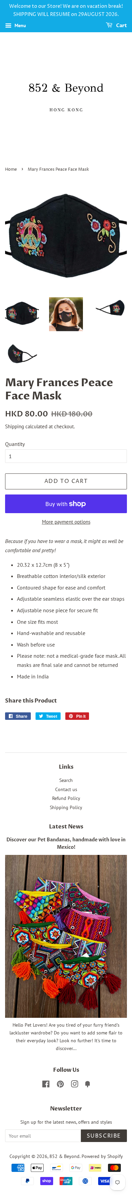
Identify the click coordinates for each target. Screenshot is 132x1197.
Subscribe (104, 1136)
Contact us (66, 789)
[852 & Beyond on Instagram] (74, 1085)
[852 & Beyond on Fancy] (87, 1085)
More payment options (66, 522)
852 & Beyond (64, 1156)
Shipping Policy (66, 807)
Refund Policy (66, 798)
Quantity (15, 444)
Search (66, 780)
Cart (121, 25)
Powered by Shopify (102, 1156)
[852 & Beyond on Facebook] (46, 1085)
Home (11, 169)
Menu (19, 25)
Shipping (14, 426)
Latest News (66, 826)
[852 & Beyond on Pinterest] (60, 1085)
